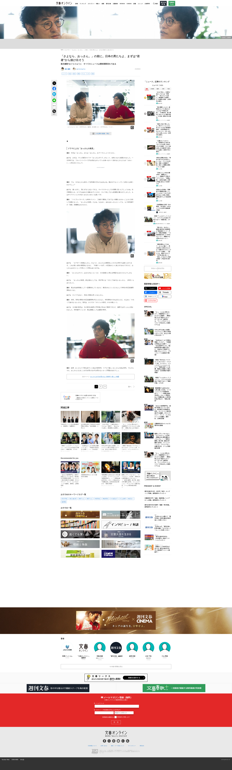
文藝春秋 (115, 3)
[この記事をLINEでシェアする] (54, 100)
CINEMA (129, 3)
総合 (161, 85)
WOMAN (122, 3)
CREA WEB (15, 759)
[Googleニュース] (118, 741)
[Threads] (113, 741)
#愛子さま (89, 498)
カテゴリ (90, 3)
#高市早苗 (64, 498)
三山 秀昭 (160, 168)
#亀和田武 (105, 498)
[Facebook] (104, 741)
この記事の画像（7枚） (102, 133)
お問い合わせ (104, 745)
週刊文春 (108, 3)
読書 (134, 3)
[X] (109, 741)
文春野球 (147, 3)
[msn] (123, 741)
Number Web (5, 759)
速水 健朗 (67, 69)
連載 (103, 3)
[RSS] (127, 741)
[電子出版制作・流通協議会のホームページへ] (95, 752)
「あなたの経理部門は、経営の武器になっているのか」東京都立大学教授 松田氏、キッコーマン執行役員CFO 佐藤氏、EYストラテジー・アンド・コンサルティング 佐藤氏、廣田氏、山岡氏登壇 (70, 481)
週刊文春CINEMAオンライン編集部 (163, 223)
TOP (62, 50)
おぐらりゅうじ (81, 69)
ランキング (83, 3)
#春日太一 (131, 498)
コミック (140, 3)
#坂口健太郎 (72, 498)
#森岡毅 (63, 502)
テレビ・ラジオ (85, 73)
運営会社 (142, 745)
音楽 (93, 73)
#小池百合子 (114, 498)
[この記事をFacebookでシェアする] (54, 89)
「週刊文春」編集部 (162, 212)
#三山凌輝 (123, 498)
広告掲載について (92, 745)
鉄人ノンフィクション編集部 (164, 120)
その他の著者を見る (116, 666)
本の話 (22, 759)
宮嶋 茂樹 (160, 240)
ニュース (67, 50)
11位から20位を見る (157, 268)
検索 (156, 3)
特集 (97, 3)
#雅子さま (81, 498)
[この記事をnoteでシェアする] (54, 106)
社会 (70, 73)
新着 (76, 3)
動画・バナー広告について (117, 745)
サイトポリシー (132, 745)
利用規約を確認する (108, 717)
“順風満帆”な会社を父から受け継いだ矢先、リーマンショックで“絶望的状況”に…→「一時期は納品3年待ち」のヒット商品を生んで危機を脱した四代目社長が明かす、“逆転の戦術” (110, 480)
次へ (129, 387)
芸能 (78, 73)
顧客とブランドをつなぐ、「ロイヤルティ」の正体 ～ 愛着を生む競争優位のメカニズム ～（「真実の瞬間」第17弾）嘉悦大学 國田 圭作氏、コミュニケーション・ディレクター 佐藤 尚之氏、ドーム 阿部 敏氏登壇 (131, 481)
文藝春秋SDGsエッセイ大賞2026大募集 (89, 476)
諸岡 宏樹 (160, 103)
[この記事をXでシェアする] (54, 83)
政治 (74, 73)
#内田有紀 (97, 498)
